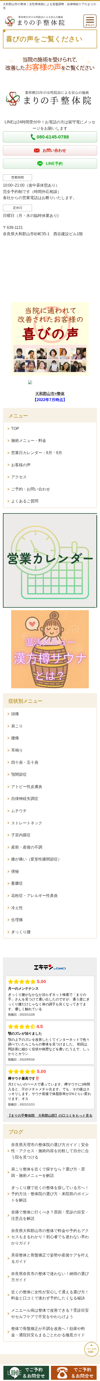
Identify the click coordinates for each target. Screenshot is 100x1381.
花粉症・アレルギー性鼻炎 (34, 895)
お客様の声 (21, 465)
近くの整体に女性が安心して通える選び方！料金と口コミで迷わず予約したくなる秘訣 (50, 1295)
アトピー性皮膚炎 (26, 787)
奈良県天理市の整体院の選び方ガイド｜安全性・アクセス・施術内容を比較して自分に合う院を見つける (50, 1151)
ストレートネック (26, 823)
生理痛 (17, 920)
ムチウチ (19, 811)
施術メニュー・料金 (28, 440)
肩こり (17, 726)
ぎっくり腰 (21, 932)
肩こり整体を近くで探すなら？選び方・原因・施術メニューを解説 (48, 1172)
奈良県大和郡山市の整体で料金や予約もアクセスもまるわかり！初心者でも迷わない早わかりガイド (50, 1237)
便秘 (15, 871)
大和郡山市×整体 (50, 394)
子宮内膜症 (21, 835)
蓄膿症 (17, 883)
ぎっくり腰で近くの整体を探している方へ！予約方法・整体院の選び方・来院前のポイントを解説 (50, 1194)
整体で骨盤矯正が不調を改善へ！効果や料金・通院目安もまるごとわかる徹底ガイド (48, 1332)
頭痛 (15, 714)
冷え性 (17, 908)
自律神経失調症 (24, 799)
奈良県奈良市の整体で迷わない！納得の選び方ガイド (50, 1277)
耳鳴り (17, 750)
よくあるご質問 (24, 501)
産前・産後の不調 (26, 847)
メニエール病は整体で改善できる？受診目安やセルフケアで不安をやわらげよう (50, 1313)
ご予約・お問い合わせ (30, 489)
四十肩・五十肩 (24, 762)
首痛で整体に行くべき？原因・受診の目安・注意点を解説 (50, 1215)
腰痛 (15, 738)
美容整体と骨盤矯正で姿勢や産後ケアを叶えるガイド (50, 1258)
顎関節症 (19, 774)
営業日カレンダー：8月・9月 (36, 453)
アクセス (19, 477)
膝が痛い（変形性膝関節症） (36, 859)
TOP (15, 428)
